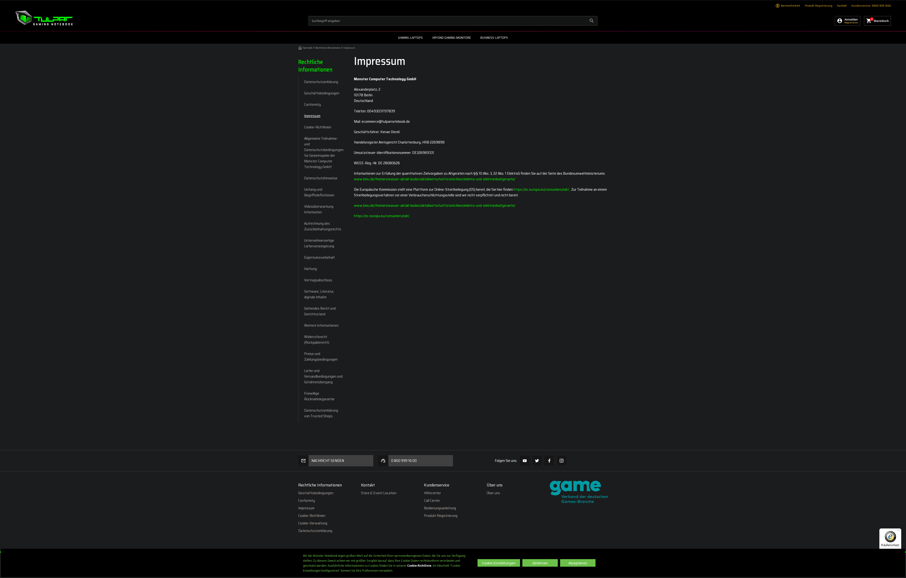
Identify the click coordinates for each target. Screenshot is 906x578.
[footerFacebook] (549, 460)
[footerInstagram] (561, 460)
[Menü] (898, 531)
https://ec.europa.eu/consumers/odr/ (542, 189)
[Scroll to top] (892, 438)
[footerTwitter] (537, 460)
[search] (453, 20)
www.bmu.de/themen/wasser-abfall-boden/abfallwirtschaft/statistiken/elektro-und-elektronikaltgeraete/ (434, 179)
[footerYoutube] (524, 460)
